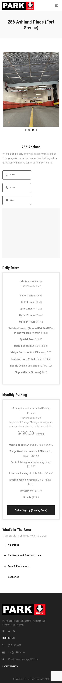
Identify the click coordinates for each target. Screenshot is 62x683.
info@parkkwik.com (16, 652)
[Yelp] (14, 631)
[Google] (9, 631)
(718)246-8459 (14, 645)
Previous (8, 89)
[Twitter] (3, 631)
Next (54, 89)
